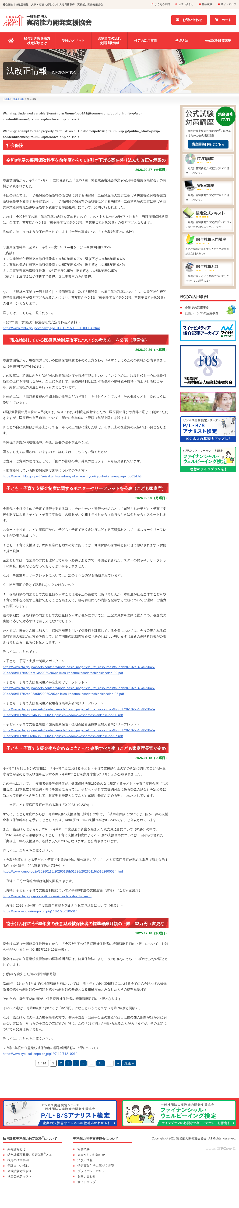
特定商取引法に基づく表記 (95, 1165)
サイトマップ (228, 4)
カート (225, 20)
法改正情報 (85, 1160)
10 (100, 1063)
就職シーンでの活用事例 (201, 313)
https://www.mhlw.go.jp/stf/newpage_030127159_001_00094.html (51, 328)
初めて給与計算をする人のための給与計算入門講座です (207, 251)
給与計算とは (16, 1149)
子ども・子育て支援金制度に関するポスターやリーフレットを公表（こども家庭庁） (86, 488)
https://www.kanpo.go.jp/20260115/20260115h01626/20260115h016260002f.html (63, 871)
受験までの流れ (18, 1165)
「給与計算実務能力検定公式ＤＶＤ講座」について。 (207, 170)
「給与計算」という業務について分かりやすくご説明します (207, 278)
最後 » (129, 1063)
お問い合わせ (186, 4)
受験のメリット (73, 40)
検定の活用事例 (145, 40)
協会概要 (207, 4)
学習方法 (181, 40)
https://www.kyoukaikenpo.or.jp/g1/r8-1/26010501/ (40, 911)
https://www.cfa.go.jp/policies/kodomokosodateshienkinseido (47, 896)
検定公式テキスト (19, 1176)
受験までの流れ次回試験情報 (109, 40)
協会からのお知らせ (91, 1154)
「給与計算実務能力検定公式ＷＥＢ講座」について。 (207, 197)
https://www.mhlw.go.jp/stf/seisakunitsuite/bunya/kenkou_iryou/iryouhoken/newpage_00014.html (73, 476)
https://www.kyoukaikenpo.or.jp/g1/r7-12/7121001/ (40, 1054)
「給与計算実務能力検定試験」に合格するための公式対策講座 (208, 133)
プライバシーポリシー (92, 1171)
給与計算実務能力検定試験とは (37, 40)
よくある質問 (162, 4)
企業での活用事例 (197, 307)
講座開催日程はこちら (208, 144)
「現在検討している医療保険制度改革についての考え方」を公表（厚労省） (77, 340)
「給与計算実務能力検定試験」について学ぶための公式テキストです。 (208, 224)
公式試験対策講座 (218, 40)
